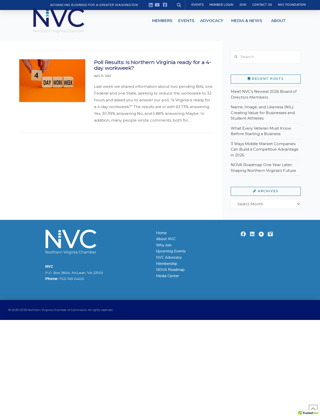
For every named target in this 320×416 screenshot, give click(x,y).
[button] (162, 21)
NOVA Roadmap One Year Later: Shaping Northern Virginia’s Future (263, 167)
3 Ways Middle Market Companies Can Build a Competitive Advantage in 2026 (264, 149)
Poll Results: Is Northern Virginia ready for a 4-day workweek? (152, 65)
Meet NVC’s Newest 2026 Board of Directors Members (263, 94)
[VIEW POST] (52, 80)
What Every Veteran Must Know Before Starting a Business (261, 131)
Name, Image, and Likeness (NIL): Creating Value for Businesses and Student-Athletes (263, 113)
